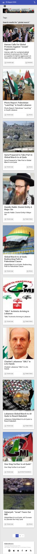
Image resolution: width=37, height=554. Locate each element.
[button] (9, 550)
